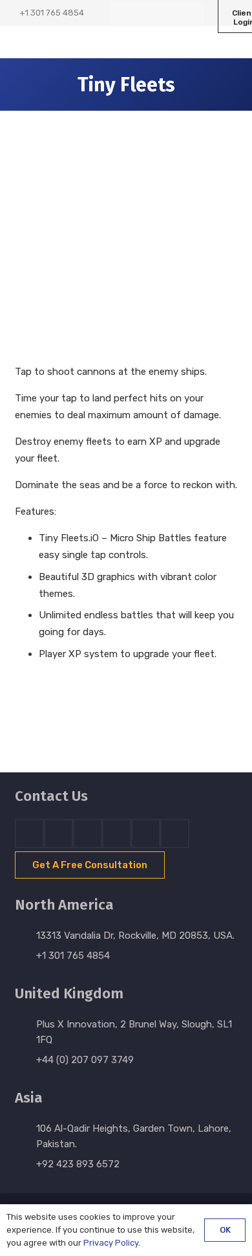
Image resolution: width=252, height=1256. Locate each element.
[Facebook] (122, 13)
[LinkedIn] (146, 13)
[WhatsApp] (192, 13)
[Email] (174, 833)
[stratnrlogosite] (64, 42)
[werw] (112, 714)
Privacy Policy (110, 1243)
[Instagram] (169, 13)
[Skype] (116, 833)
